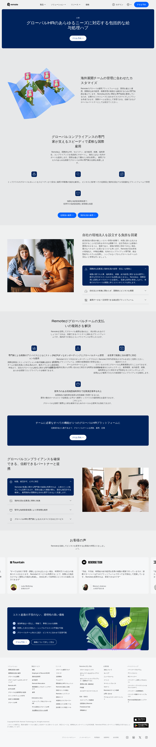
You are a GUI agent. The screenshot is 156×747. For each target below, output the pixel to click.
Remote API (12, 685)
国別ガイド (59, 697)
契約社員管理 (36, 676)
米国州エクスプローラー (63, 700)
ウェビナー (59, 680)
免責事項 (106, 737)
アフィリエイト (132, 673)
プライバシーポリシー (69, 737)
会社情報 (116, 737)
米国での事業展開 (13, 699)
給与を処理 (11, 689)
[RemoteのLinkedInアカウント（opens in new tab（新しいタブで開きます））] (133, 737)
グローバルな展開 (13, 676)
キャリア (106, 673)
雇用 (33, 692)
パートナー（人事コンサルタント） (137, 681)
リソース (74, 4)
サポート (106, 687)
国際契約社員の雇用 (14, 673)
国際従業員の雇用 (13, 670)
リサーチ (59, 673)
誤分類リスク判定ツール (63, 707)
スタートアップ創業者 (87, 700)
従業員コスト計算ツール (63, 704)
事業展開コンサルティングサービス (41, 688)
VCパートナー (132, 676)
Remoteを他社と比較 (63, 687)
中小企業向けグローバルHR (40, 707)
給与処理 (35, 680)
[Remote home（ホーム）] (12, 4)
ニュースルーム (108, 676)
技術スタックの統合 (62, 690)
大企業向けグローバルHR (40, 710)
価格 (87, 4)
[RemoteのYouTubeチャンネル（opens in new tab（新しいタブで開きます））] (127, 737)
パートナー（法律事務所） (136, 691)
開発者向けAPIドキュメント (64, 683)
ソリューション (57, 4)
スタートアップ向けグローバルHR (41, 702)
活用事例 (59, 676)
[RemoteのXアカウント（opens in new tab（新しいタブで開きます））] (140, 737)
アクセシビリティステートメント (113, 698)
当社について (108, 670)
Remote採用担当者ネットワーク (137, 701)
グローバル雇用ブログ (63, 670)
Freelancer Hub (85, 707)
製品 (42, 4)
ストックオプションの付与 (16, 696)
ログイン (119, 4)
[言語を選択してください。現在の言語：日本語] (129, 4)
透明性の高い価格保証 (87, 684)
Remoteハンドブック (63, 693)
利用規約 (97, 737)
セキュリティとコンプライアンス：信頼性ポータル (89, 679)
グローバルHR (12, 702)
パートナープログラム (134, 670)
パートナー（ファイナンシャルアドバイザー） (137, 686)
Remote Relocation (38, 683)
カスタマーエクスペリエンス (89, 691)
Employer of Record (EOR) (41, 673)
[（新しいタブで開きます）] (141, 719)
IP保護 (82, 687)
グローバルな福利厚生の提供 (17, 692)
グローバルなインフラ (87, 670)
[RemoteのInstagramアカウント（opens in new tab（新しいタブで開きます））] (146, 737)
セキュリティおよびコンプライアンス (89, 674)
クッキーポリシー (84, 737)
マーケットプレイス (110, 683)
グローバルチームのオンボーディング (17, 681)
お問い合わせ (108, 693)
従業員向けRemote (86, 703)
